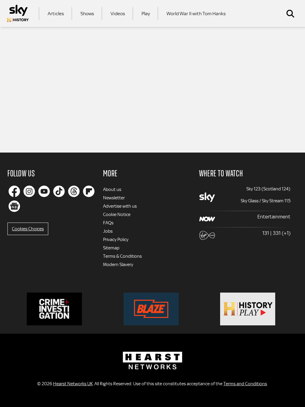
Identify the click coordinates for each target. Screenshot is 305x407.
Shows (87, 13)
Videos (118, 13)
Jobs (108, 231)
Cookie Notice (116, 214)
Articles (56, 13)
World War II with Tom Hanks (196, 13)
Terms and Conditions (245, 383)
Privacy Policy (115, 239)
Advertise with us (120, 206)
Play (145, 13)
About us (112, 189)
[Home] (18, 13)
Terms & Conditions (122, 256)
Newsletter (114, 198)
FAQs (108, 223)
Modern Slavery (118, 264)
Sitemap (111, 248)
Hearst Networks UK (73, 383)
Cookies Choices (28, 229)
